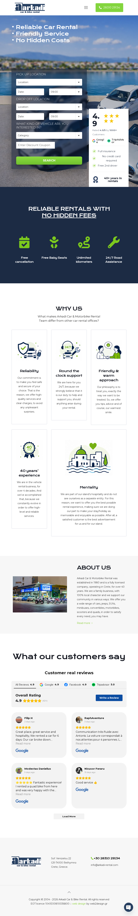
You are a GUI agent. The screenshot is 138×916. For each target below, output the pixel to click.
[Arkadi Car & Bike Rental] (30, 7)
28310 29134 (111, 7)
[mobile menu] (86, 7)
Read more (84, 623)
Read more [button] (23, 743)
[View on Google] (19, 719)
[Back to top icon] (69, 892)
